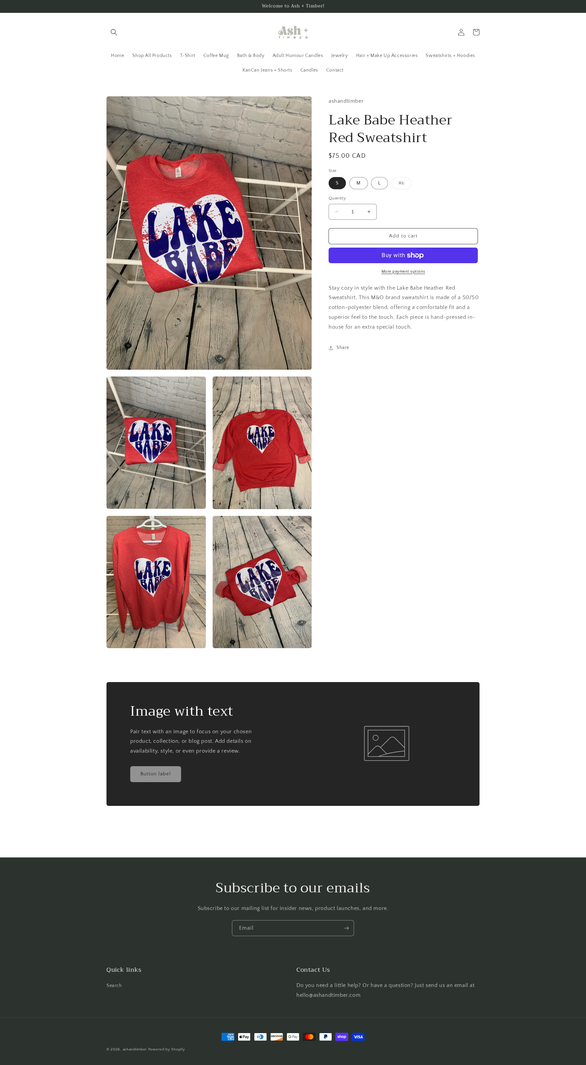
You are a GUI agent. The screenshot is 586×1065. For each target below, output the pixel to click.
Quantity (337, 198)
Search (114, 985)
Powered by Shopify (166, 1049)
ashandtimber (135, 1049)
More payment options (403, 271)
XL (405, 184)
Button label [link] (155, 774)
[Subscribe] (346, 928)
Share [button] (342, 347)
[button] (113, 32)
